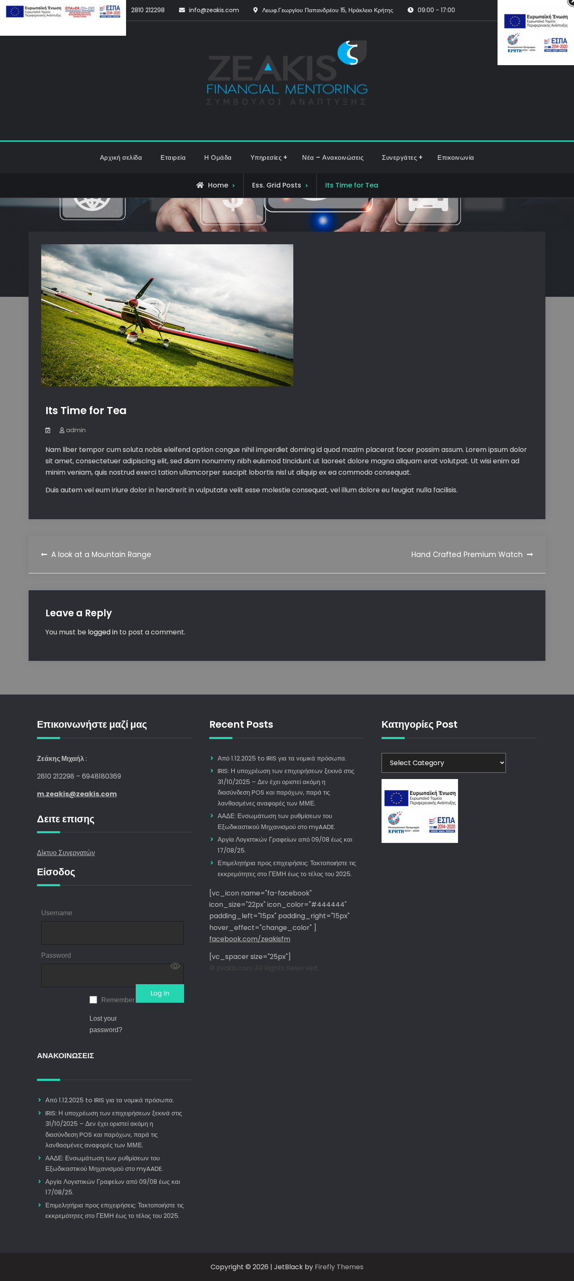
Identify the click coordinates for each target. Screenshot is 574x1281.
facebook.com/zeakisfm (249, 939)
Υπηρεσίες (266, 157)
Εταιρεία (173, 157)
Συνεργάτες (399, 157)
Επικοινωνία (455, 157)
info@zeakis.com (214, 10)
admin (76, 429)
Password (56, 955)
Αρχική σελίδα (121, 157)
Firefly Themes (339, 1267)
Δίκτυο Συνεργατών (66, 853)
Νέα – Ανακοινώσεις (332, 157)
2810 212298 (148, 10)
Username (56, 913)
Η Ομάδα (218, 157)
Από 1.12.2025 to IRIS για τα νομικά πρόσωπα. (109, 1100)
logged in (103, 632)
